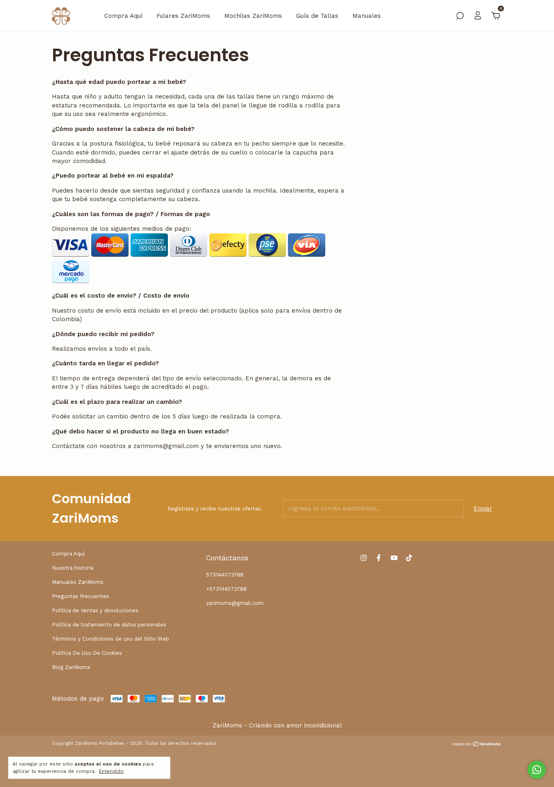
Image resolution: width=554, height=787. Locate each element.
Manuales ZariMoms (77, 582)
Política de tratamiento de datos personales (109, 625)
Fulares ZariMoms (183, 15)
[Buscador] (460, 16)
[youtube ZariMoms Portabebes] (394, 557)
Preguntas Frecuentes (80, 596)
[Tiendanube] (476, 744)
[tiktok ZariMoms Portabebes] (409, 557)
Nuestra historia (72, 568)
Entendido (111, 771)
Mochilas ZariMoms (253, 15)
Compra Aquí (123, 15)
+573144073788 (226, 589)
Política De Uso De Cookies (87, 653)
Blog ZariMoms (71, 667)
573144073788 (224, 575)
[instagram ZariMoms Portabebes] (363, 557)
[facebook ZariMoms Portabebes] (378, 557)
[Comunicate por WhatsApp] (537, 770)
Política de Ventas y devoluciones (95, 610)
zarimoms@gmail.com (235, 603)
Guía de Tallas (317, 15)
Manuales (366, 15)
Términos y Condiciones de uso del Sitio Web (110, 639)
